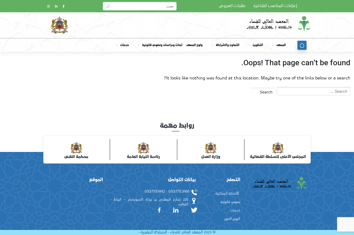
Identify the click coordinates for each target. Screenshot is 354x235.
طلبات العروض (232, 6)
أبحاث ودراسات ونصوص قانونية (162, 45)
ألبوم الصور (232, 218)
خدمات (124, 45)
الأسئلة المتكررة (227, 193)
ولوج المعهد (194, 45)
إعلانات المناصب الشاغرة (275, 6)
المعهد (281, 45)
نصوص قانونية (230, 201)
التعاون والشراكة (227, 45)
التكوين (258, 45)
